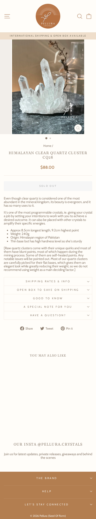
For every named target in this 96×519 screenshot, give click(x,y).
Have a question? (48, 315)
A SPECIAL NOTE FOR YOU (48, 306)
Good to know (48, 298)
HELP (47, 491)
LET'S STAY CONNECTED (47, 504)
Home (47, 145)
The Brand (46, 478)
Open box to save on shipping (48, 289)
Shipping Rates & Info (48, 281)
